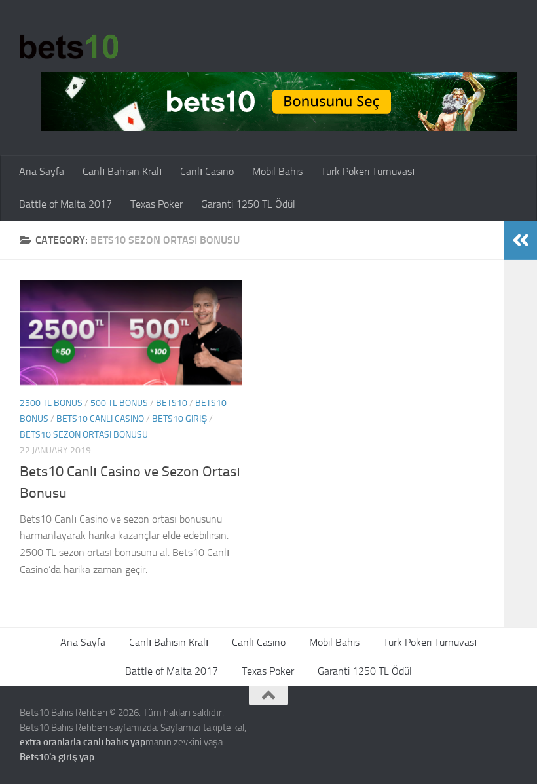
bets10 (171, 403)
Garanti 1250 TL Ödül (248, 204)
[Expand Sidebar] (520, 240)
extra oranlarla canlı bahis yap (82, 742)
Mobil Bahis (277, 171)
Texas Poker (156, 204)
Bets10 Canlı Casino (100, 418)
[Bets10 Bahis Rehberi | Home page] (69, 45)
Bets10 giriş (179, 418)
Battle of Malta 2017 (65, 204)
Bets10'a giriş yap (57, 757)
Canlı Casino (207, 171)
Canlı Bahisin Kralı (122, 171)
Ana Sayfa (41, 171)
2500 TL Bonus (51, 403)
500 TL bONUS (119, 403)
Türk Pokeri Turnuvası (368, 171)
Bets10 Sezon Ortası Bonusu (84, 434)
